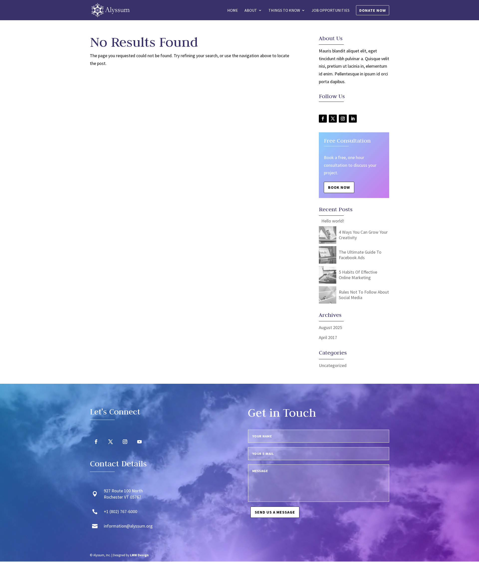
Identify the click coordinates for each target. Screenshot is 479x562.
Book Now (339, 187)
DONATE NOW (372, 10)
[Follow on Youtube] (139, 441)
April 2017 (328, 337)
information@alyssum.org (128, 526)
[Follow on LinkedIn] (353, 119)
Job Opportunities (331, 10)
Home (232, 10)
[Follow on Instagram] (343, 119)
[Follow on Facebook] (323, 119)
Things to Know (284, 10)
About (250, 10)
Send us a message (275, 512)
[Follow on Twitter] (333, 119)
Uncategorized (333, 365)
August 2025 (330, 327)
